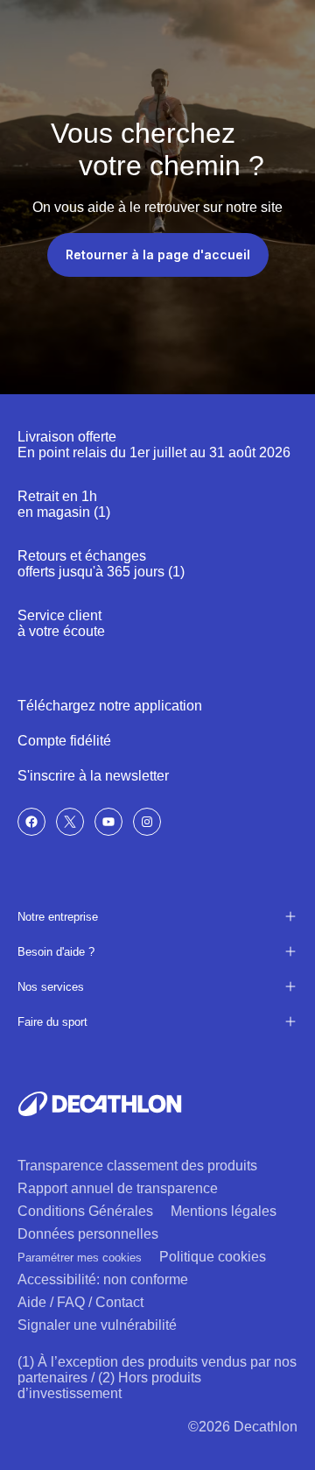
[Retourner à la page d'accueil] (100, 1104)
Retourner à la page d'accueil (158, 254)
